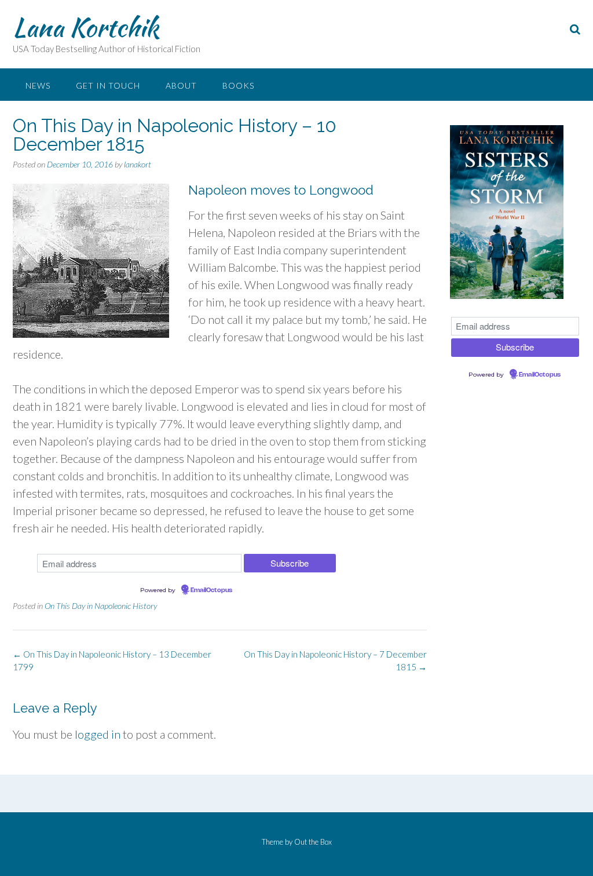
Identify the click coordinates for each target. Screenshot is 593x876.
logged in (97, 734)
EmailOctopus (211, 590)
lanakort (137, 164)
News (37, 85)
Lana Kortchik (86, 27)
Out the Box (313, 841)
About (181, 85)
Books (238, 85)
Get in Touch (108, 85)
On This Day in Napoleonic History (101, 606)
